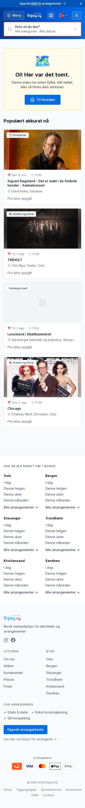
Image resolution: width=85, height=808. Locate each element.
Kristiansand (14, 561)
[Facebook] (13, 640)
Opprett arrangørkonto (25, 729)
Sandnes (52, 561)
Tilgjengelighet (26, 789)
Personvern (73, 789)
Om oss (9, 659)
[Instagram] (6, 640)
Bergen (51, 476)
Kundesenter (13, 673)
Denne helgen (14, 488)
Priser (8, 686)
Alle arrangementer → (21, 507)
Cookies (48, 795)
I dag (7, 482)
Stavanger (12, 518)
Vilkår (34, 795)
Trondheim (54, 518)
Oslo (7, 476)
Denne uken (13, 494)
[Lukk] (81, 3)
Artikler (9, 666)
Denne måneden (16, 500)
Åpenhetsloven (51, 789)
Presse (9, 679)
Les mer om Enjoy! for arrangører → (30, 739)
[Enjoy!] (42, 618)
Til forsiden (45, 100)
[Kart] (51, 15)
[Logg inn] (76, 15)
